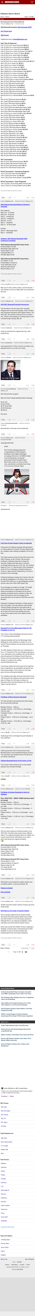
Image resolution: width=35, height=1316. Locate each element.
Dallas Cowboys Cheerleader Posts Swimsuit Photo (17, 1034)
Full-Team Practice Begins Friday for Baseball (16, 543)
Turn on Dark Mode (17, 1269)
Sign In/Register (29, 1259)
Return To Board (5, 948)
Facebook (4, 1096)
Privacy (7, 1264)
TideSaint (8, 357)
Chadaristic (9, 328)
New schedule (5, 892)
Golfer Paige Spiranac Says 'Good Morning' (14, 1025)
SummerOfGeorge (11, 389)
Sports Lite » (5, 1022)
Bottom (7, 16)
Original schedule (7, 888)
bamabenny (9, 342)
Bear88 (8, 732)
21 (10, 197)
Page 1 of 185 (28, 16)
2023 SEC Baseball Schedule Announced (15, 304)
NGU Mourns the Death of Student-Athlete (15, 911)
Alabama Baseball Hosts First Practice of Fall (16, 760)
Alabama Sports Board (10, 14)
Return (2, 16)
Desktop (19, 1262)
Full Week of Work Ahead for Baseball (13, 697)
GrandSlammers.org (20, 39)
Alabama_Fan (9, 24)
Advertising (14, 1264)
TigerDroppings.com (6, 1133)
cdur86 (8, 284)
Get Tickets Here (6, 31)
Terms (28, 1264)
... (15, 197)
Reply (3, 197)
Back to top (4, 1259)
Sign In (3, 1251)
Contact (22, 1264)
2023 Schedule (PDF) (24, 27)
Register (3, 1255)
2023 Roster (5, 35)
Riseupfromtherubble (12, 423)
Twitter (12, 1096)
